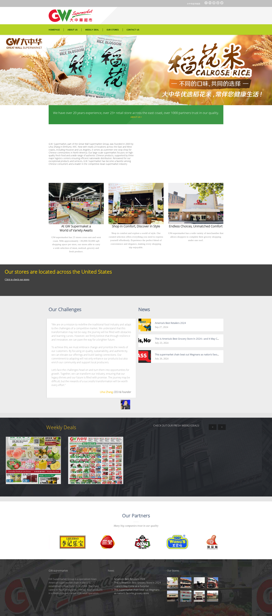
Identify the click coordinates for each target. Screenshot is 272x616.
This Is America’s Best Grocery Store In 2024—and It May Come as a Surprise (195, 338)
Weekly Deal (92, 29)
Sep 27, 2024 (161, 327)
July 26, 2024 (161, 358)
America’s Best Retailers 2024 (170, 322)
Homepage (54, 29)
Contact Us (133, 29)
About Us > (136, 117)
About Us (73, 29)
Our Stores (113, 29)
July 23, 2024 (161, 343)
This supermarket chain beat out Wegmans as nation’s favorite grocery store (195, 354)
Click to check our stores (17, 279)
